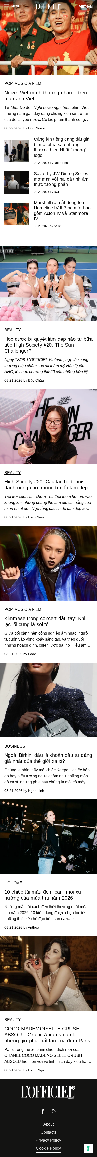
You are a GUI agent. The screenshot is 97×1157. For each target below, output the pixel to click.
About (48, 1124)
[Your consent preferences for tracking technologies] (88, 1148)
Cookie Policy (48, 1148)
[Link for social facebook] (43, 1112)
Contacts (48, 1132)
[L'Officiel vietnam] (48, 6)
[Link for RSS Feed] (53, 1112)
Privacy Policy (48, 1140)
